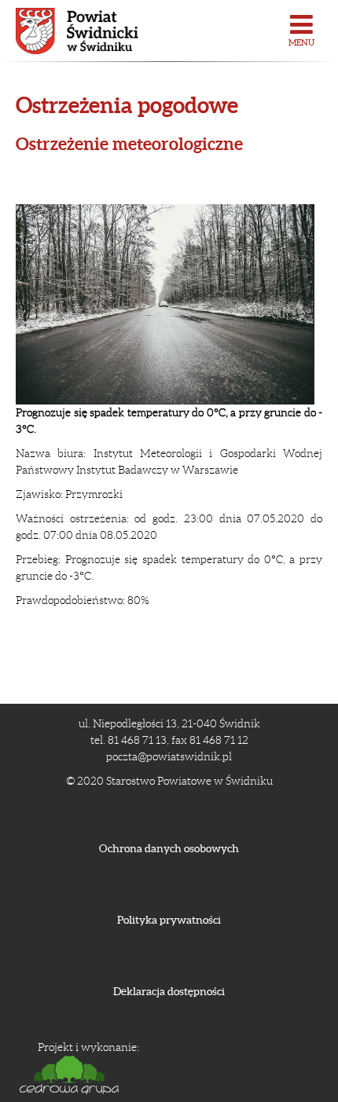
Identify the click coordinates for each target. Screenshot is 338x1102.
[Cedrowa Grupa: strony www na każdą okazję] (88, 1075)
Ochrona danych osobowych (169, 848)
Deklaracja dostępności (169, 991)
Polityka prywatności (169, 919)
